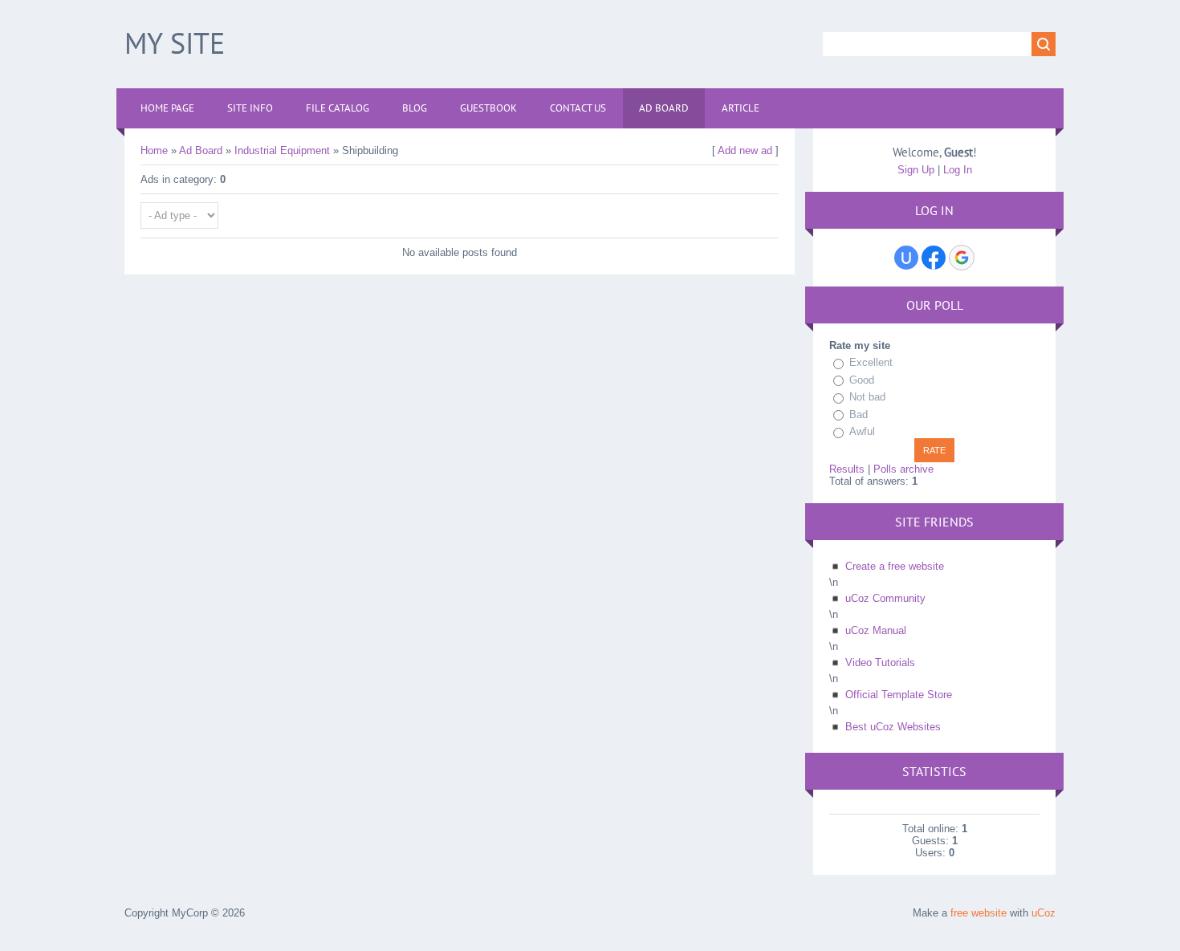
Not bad (867, 397)
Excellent (871, 362)
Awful (862, 431)
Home (154, 150)
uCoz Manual (875, 630)
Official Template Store (898, 695)
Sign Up (915, 170)
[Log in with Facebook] (934, 258)
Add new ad (745, 150)
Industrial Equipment (282, 150)
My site (174, 43)
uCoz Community (885, 598)
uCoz (1043, 913)
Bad (858, 414)
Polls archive (903, 469)
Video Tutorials (880, 662)
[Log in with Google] (962, 257)
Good (861, 380)
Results (847, 469)
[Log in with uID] (906, 258)
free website (978, 913)
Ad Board (200, 150)
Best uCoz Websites (893, 727)
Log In (957, 170)
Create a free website (894, 566)
